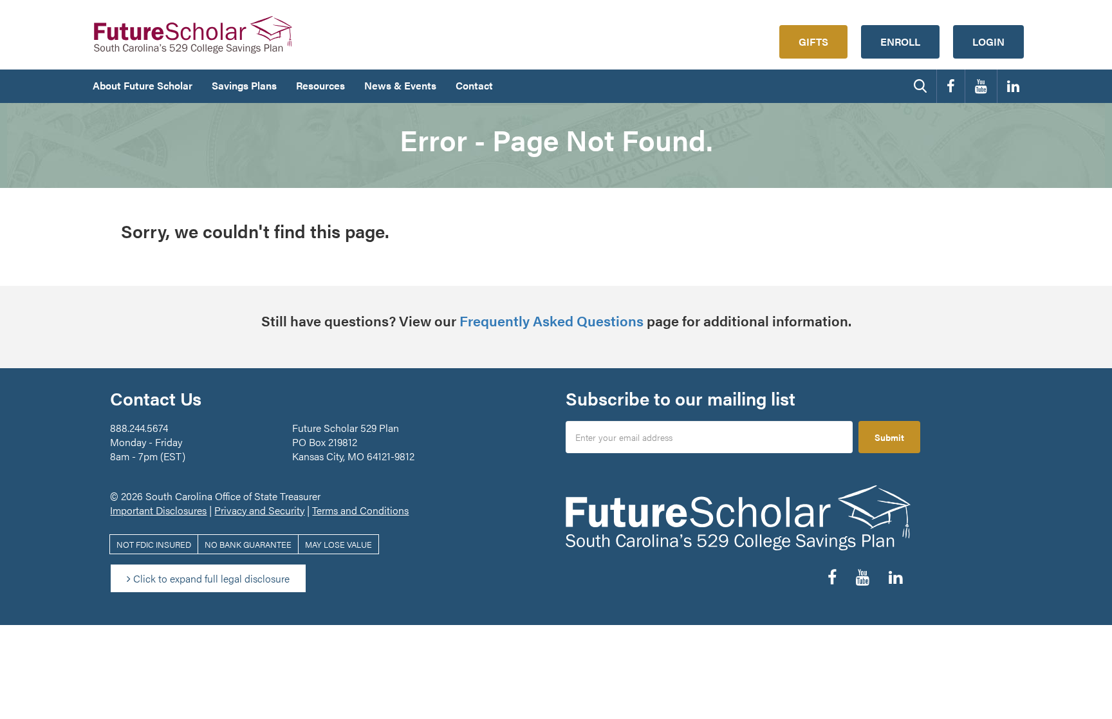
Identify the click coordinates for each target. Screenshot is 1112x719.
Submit (889, 437)
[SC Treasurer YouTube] (981, 86)
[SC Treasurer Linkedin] (1013, 86)
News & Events (400, 85)
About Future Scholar (142, 85)
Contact (474, 85)
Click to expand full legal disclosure (210, 578)
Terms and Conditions (360, 510)
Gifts (813, 41)
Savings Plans (244, 85)
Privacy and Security (259, 510)
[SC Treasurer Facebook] (951, 86)
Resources (320, 85)
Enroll (900, 41)
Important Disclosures (158, 510)
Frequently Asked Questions (551, 320)
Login (988, 41)
